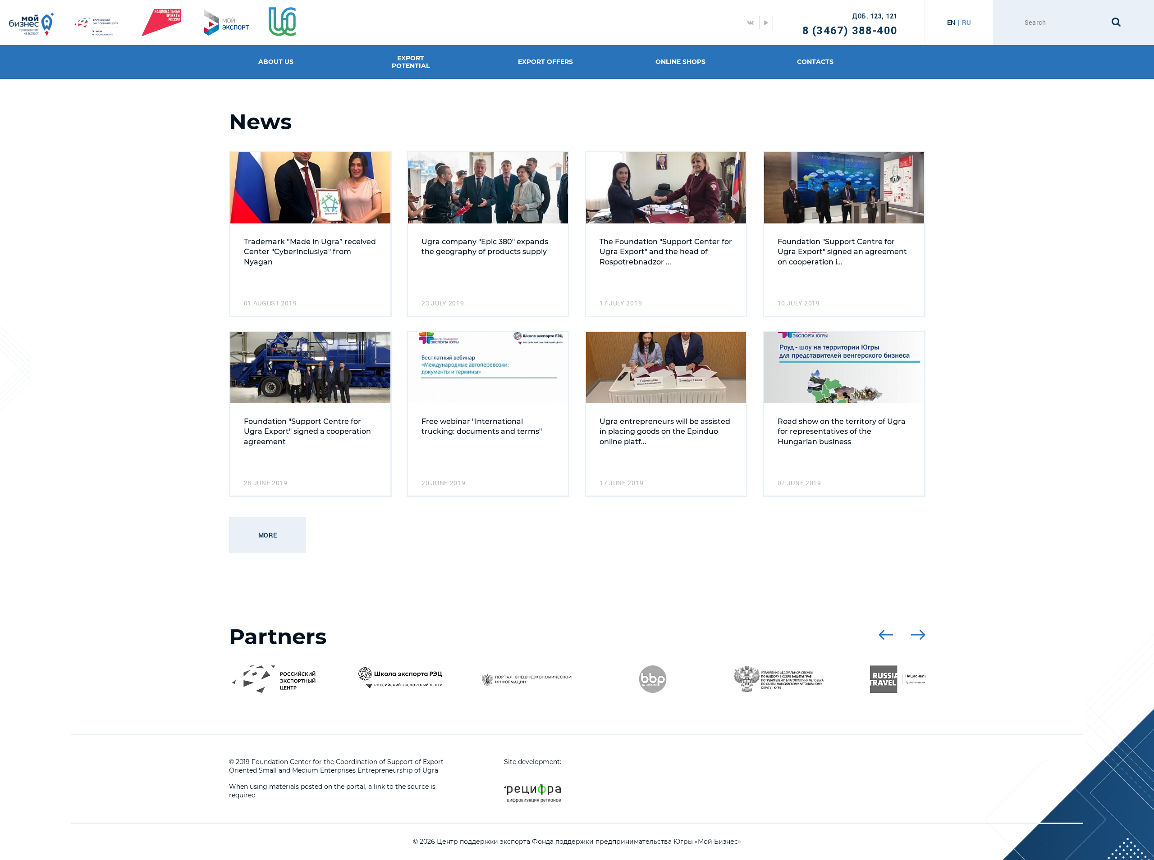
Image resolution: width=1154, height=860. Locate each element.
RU (966, 22)
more (267, 535)
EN (951, 22)
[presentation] (886, 634)
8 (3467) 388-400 (850, 30)
